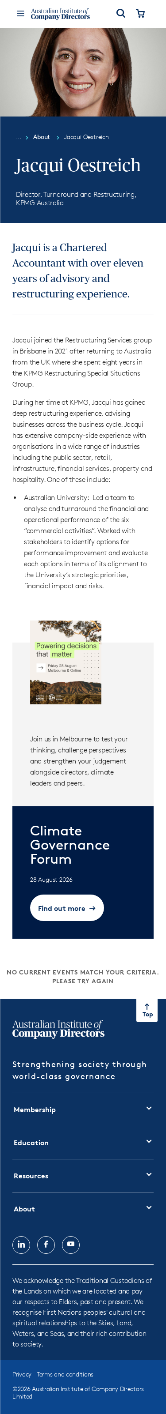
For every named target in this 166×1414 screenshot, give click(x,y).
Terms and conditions (65, 1374)
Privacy (21, 1374)
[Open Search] (121, 14)
